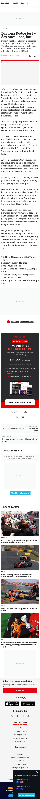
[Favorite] (30, 56)
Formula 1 (5, 3)
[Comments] (35, 56)
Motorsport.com (20, 734)
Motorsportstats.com (20, 738)
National (24, 3)
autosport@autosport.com (20, 757)
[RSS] (28, 716)
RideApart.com (20, 741)
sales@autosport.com (20, 768)
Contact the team (20, 764)
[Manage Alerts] (23, 417)
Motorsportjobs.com (20, 731)
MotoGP (15, 3)
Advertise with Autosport (20, 761)
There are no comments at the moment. (20, 457)
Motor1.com (20, 728)
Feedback (20, 751)
